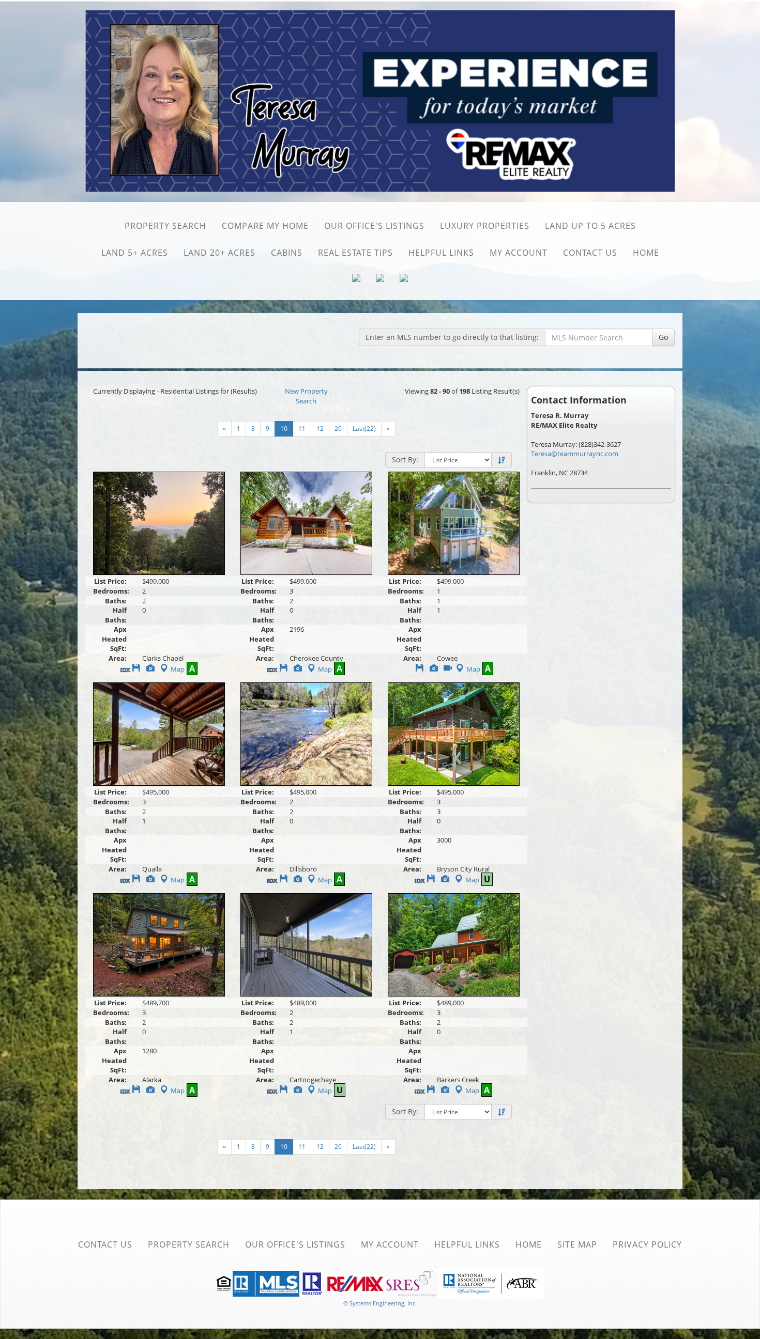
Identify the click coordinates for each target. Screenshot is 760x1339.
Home (646, 252)
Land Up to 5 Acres (590, 225)
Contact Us (590, 252)
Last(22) (364, 428)
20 (338, 428)
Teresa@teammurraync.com (574, 453)
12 (320, 428)
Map (178, 669)
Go (663, 337)
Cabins (286, 252)
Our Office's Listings (374, 225)
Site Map (577, 1244)
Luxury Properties (484, 225)
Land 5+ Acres (134, 252)
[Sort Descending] (501, 460)
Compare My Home (265, 225)
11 (302, 428)
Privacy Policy (647, 1244)
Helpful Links (441, 252)
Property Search (165, 225)
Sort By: (405, 459)
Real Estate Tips (355, 252)
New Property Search (306, 396)
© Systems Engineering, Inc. (380, 1303)
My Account (519, 252)
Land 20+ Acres (219, 252)
